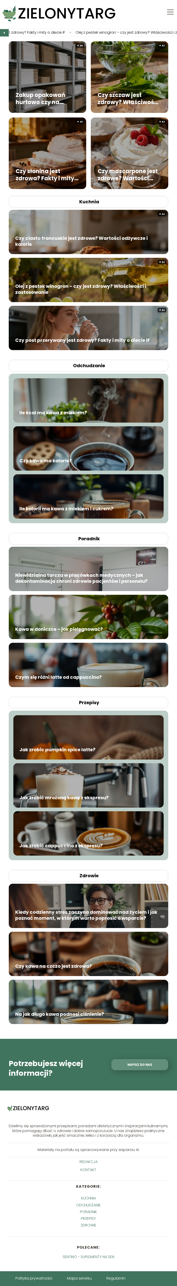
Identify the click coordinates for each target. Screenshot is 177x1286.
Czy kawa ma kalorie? (45, 461)
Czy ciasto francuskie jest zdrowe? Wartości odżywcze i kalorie (81, 241)
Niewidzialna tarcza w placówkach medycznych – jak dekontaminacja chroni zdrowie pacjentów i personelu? (81, 578)
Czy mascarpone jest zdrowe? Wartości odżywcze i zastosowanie (128, 175)
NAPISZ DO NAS (139, 1065)
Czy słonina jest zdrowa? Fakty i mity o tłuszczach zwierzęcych (47, 175)
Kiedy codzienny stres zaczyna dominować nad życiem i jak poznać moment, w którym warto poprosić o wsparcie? (86, 915)
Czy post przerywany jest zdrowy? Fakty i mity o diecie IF (82, 340)
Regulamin (115, 1278)
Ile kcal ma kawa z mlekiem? (53, 413)
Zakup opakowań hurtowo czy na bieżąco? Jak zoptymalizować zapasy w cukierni (50, 98)
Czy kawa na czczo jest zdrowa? (53, 966)
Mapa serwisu (79, 1278)
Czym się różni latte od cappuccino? (58, 677)
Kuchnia (89, 202)
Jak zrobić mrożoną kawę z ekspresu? (64, 798)
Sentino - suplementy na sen (88, 1256)
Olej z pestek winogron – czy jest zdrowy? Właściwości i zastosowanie (66, 32)
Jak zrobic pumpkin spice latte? (57, 750)
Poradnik (89, 539)
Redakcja (88, 1162)
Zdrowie (89, 876)
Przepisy (89, 703)
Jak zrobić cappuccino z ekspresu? (61, 846)
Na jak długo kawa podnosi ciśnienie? (59, 1014)
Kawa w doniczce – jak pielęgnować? (59, 629)
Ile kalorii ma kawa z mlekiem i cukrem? (66, 509)
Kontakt (88, 1170)
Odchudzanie (89, 366)
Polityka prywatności (33, 1278)
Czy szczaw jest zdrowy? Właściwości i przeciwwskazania (128, 98)
